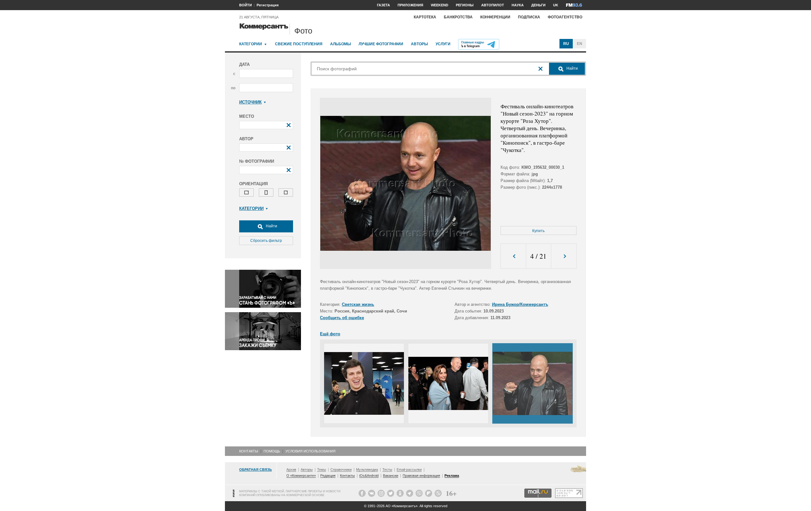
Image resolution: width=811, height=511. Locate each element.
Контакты (248, 451)
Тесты (387, 469)
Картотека (425, 17)
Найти (271, 226)
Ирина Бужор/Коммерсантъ (520, 304)
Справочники (341, 469)
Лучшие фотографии (381, 44)
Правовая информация (421, 475)
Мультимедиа (367, 469)
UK (555, 5)
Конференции (495, 17)
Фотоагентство (565, 17)
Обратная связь (255, 469)
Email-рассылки (409, 469)
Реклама (451, 475)
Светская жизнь (358, 304)
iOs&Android (369, 475)
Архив (291, 469)
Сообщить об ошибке (342, 317)
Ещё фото (330, 333)
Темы (321, 469)
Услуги (443, 44)
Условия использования (310, 451)
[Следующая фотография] (563, 256)
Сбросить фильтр (266, 240)
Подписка (529, 17)
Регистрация (267, 5)
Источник (250, 102)
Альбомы (340, 44)
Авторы (419, 44)
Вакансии (390, 475)
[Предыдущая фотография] (513, 256)
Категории (250, 44)
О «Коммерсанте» (301, 475)
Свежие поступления (298, 44)
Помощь (272, 451)
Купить (538, 231)
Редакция (327, 475)
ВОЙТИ (245, 5)
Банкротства (458, 17)
